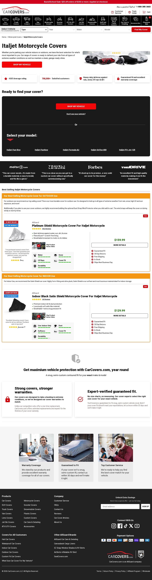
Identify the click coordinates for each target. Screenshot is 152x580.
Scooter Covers (30, 505)
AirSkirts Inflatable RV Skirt (65, 552)
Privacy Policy (120, 571)
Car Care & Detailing (32, 522)
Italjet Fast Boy (13, 150)
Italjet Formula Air (71, 150)
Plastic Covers (30, 513)
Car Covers (6, 501)
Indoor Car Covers (9, 548)
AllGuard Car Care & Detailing (66, 539)
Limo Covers (7, 518)
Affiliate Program (134, 571)
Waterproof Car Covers (11, 543)
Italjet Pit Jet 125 (127, 150)
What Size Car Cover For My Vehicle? (17, 561)
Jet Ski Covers (8, 522)
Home (4, 37)
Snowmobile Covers (32, 509)
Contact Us (58, 509)
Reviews (57, 513)
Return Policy (108, 571)
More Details (120, 245)
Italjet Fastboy (41, 150)
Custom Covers (30, 518)
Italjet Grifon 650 (98, 150)
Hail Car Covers (8, 539)
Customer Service (61, 501)
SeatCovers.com (61, 556)
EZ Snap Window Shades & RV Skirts (69, 548)
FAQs (56, 505)
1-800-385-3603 (143, 7)
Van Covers (6, 513)
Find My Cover (141, 29)
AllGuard (130, 562)
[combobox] (21, 29)
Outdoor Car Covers (10, 552)
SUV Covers (7, 505)
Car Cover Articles (61, 518)
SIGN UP (145, 506)
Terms (99, 571)
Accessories (29, 526)
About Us (58, 522)
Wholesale (146, 571)
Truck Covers (7, 509)
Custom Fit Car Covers (11, 556)
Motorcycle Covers (14, 37)
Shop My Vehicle (22, 64)
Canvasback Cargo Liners (64, 543)
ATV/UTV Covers (9, 526)
